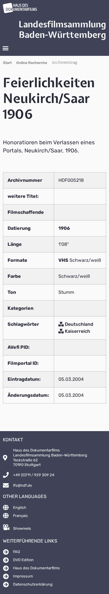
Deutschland (78, 324)
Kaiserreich (77, 331)
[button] (5, 48)
